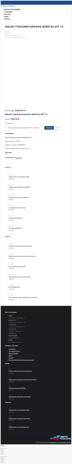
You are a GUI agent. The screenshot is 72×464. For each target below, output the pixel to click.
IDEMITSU (19, 158)
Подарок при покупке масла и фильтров (20, 246)
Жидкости (8, 33)
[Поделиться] (3, 448)
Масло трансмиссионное (12, 35)
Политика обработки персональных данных (21, 360)
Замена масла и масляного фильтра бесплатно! (22, 256)
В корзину (49, 127)
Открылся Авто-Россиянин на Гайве (19, 176)
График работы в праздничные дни (19, 197)
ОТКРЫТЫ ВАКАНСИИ (15, 228)
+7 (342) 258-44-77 (14, 338)
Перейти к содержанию (8, 6)
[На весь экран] (5, 448)
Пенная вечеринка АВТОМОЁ (17, 266)
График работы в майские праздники (19, 187)
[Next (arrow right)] (3, 460)
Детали (56, 129)
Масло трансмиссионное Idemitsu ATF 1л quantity (23, 128)
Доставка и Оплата (14, 351)
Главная (7, 31)
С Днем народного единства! (17, 207)
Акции (10, 355)
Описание (57, 127)
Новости (11, 358)
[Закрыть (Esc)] (1, 448)
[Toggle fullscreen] (5, 456)
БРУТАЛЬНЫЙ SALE (14, 287)
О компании (12, 349)
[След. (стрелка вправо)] (3, 451)
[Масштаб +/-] (6, 448)
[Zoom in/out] (6, 456)
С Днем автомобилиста (15, 218)
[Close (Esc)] (1, 456)
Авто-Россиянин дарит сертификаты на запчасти (23, 297)
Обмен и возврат (13, 353)
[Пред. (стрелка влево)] (1, 451)
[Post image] (11, 174)
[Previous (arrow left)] (1, 460)
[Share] (3, 456)
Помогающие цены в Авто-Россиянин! (20, 276)
